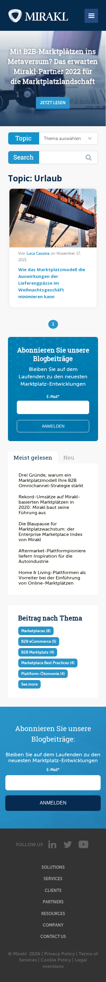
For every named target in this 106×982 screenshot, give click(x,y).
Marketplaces (36, 631)
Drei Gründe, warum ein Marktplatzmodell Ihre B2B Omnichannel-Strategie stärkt (51, 480)
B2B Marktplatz (37, 652)
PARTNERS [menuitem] (53, 902)
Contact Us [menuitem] (53, 936)
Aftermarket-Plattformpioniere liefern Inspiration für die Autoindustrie (52, 556)
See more (29, 684)
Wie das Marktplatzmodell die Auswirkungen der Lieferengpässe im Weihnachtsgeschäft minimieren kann (51, 282)
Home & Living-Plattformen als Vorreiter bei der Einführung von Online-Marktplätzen (52, 578)
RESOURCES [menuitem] (53, 913)
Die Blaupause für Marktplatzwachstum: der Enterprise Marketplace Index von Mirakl (50, 531)
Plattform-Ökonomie (43, 673)
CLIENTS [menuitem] (53, 890)
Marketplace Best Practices (47, 663)
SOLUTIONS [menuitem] (53, 867)
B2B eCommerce (38, 641)
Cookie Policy (56, 960)
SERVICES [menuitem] (53, 878)
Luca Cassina (37, 253)
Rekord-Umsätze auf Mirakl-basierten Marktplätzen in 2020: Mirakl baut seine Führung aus (49, 504)
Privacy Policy (59, 953)
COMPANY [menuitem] (53, 925)
